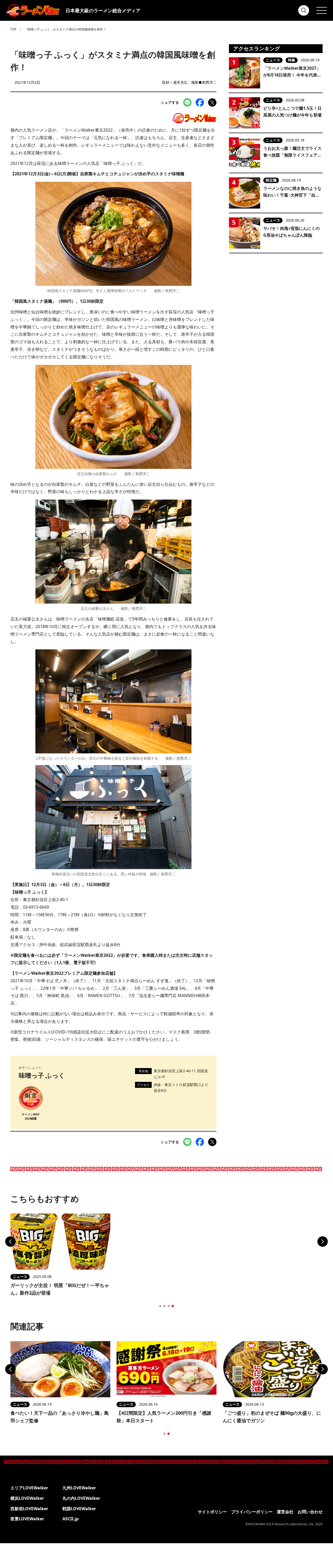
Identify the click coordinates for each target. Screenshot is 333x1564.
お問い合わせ (310, 1512)
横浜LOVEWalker (27, 1498)
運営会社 (285, 1512)
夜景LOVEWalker (27, 1519)
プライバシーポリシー (252, 1512)
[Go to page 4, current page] (173, 1306)
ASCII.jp (70, 1519)
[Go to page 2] (164, 1306)
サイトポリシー (212, 1512)
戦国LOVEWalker (79, 1508)
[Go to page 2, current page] (169, 1434)
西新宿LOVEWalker (29, 1508)
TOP (13, 29)
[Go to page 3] (169, 1306)
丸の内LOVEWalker (81, 1498)
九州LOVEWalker (79, 1488)
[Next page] (322, 1241)
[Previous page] (10, 1241)
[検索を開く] (304, 10)
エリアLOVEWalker (29, 1488)
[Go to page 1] (160, 1306)
